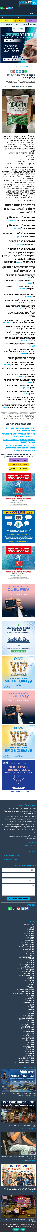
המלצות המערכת (28, 957)
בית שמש (30, 940)
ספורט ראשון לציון (27, 1019)
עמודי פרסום (29, 1020)
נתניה (32, 1011)
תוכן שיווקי (30, 1046)
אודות (31, 13)
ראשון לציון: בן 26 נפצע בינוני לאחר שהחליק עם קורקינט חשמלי (20, 1220)
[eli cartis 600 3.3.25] (18, 617)
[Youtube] (7, 8)
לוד (32, 997)
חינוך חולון (30, 973)
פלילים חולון (29, 1026)
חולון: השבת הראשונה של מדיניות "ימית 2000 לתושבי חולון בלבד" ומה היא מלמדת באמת (19, 1094)
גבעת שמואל (29, 950)
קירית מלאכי (29, 1035)
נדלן (32, 1008)
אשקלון (31, 931)
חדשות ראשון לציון (27, 968)
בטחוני (31, 939)
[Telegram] (9, 8)
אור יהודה (30, 924)
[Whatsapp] (1, 8)
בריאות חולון (29, 944)
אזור (32, 926)
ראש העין (31, 1037)
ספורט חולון (30, 1017)
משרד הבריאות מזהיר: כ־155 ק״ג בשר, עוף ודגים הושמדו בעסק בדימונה (18, 435)
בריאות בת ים (24, 67)
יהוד (32, 984)
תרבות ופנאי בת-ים (27, 1059)
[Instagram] (4, 8)
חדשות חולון (29, 966)
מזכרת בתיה (29, 1002)
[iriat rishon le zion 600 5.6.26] (18, 689)
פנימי (32, 1030)
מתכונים (31, 1004)
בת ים (6, 21)
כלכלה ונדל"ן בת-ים (27, 990)
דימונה (31, 955)
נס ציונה (24, 24)
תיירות (31, 1053)
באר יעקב (33, 24)
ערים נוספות (8, 24)
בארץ (32, 937)
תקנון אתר (32, 842)
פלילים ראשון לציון (27, 1028)
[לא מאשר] (34, 1227)
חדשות (31, 962)
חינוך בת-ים (30, 971)
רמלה (32, 1042)
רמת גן (31, 1044)
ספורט (31, 1013)
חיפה (32, 977)
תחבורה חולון (29, 1051)
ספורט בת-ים (29, 1015)
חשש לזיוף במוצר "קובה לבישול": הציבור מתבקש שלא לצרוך (19, 440)
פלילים (31, 1022)
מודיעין (31, 1000)
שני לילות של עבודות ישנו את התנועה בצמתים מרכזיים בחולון (20, 1126)
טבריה (31, 979)
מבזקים (31, 999)
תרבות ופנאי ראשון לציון (26, 1062)
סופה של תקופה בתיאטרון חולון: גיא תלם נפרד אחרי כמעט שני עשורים (19, 1157)
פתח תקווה (30, 1031)
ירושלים (31, 986)
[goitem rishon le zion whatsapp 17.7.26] (18, 654)
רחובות (17, 24)
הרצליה (31, 959)
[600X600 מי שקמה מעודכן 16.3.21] (18, 543)
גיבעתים (31, 953)
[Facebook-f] (12, 8)
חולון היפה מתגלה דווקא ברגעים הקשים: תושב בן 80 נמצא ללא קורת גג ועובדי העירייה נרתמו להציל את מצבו (19, 1189)
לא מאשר (15, 1229)
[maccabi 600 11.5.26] (18, 793)
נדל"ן (32, 1006)
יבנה (32, 982)
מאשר (23, 1229)
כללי (32, 995)
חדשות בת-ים (29, 964)
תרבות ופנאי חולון (28, 1060)
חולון (30, 21)
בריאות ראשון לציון (27, 946)
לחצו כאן (11, 221)
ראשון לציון (18, 21)
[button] (34, 2)
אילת (32, 928)
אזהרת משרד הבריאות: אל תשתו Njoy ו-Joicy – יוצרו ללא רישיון (19, 429)
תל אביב (31, 1055)
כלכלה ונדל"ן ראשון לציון (25, 993)
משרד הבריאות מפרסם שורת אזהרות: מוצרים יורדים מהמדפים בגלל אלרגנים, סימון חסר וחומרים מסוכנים (20, 447)
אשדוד (31, 930)
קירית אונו (30, 1033)
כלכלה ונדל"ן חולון (27, 991)
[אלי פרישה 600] (18, 62)
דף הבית (32, 9)
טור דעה (31, 980)
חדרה (32, 960)
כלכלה (31, 988)
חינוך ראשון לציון (28, 975)
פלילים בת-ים (29, 1024)
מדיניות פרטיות (30, 845)
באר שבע (30, 935)
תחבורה (31, 1048)
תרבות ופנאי (29, 1057)
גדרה (32, 951)
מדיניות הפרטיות (13, 1226)
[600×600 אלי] (18, 505)
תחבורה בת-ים (29, 1050)
